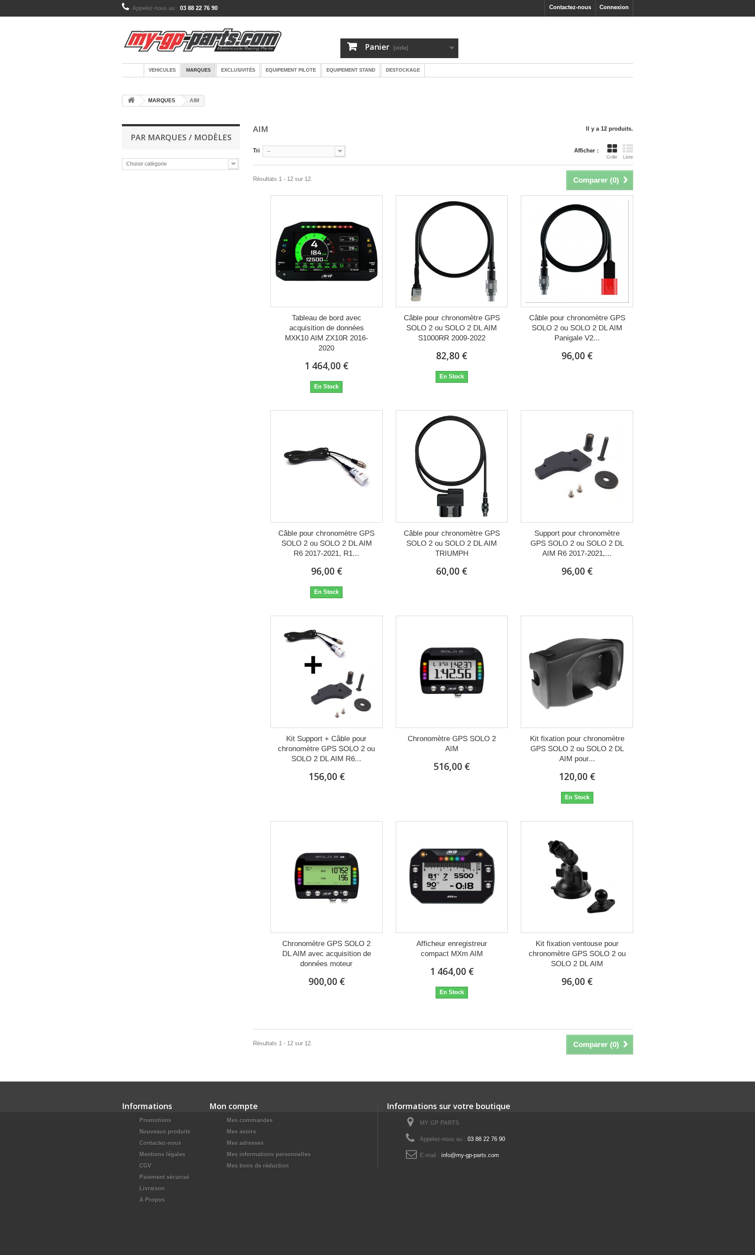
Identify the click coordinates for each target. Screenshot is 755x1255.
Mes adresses (245, 1143)
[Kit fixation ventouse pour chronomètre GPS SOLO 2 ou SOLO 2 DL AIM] (577, 877)
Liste (628, 156)
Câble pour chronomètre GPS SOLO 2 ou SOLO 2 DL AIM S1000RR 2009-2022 (452, 328)
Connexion (614, 7)
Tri (256, 150)
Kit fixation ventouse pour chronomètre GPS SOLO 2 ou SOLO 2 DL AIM (577, 954)
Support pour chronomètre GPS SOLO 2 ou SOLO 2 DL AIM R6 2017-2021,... (577, 543)
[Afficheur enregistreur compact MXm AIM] (452, 877)
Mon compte (233, 1106)
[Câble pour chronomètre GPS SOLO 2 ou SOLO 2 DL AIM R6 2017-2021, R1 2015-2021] (326, 466)
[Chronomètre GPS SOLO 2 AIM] (452, 672)
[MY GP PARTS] (203, 40)
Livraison (152, 1188)
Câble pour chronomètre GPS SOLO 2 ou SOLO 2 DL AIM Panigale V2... (577, 328)
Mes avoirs (241, 1131)
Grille (611, 156)
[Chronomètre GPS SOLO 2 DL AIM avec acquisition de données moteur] (326, 877)
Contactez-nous (570, 7)
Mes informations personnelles (269, 1154)
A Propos (152, 1199)
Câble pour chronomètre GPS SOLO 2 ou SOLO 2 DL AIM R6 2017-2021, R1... (326, 543)
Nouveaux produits (164, 1131)
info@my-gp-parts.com (470, 1155)
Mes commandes (250, 1120)
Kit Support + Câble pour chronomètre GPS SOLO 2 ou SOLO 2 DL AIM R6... (326, 749)
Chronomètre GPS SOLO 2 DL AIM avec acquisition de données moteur (326, 954)
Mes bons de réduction (258, 1165)
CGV (145, 1165)
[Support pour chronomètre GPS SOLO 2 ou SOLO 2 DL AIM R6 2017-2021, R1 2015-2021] (577, 466)
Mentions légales (162, 1154)
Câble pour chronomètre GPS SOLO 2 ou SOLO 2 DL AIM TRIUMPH (452, 543)
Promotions (155, 1120)
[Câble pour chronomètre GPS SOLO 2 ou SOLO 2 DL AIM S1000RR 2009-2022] (452, 251)
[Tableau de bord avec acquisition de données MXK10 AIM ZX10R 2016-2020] (326, 251)
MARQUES (161, 100)
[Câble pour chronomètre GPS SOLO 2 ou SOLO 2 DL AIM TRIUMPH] (452, 466)
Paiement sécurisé (164, 1177)
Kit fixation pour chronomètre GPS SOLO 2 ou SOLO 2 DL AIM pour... (577, 749)
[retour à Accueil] (131, 100)
